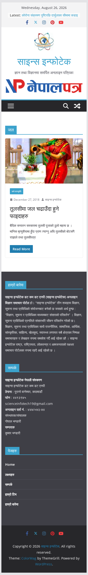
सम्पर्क (8, 484)
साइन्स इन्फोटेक (44, 61)
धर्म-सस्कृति (16, 191)
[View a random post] (77, 106)
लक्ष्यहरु (9, 474)
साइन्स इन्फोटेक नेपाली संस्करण (24, 380)
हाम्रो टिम (10, 494)
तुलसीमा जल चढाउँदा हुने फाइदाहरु (34, 212)
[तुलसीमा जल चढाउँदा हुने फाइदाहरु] (44, 161)
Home (10, 464)
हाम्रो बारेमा (11, 504)
